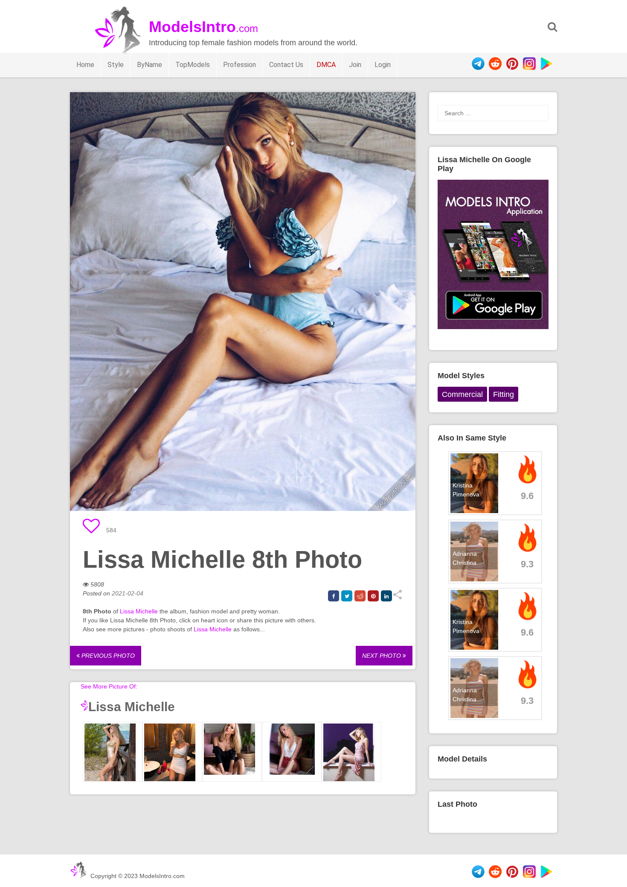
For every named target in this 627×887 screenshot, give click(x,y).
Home (85, 65)
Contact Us (286, 65)
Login (382, 65)
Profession (239, 65)
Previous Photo (107, 655)
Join (355, 65)
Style (115, 65)
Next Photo (382, 655)
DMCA (326, 65)
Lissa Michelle (139, 611)
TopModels (192, 65)
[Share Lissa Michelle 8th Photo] (397, 597)
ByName (149, 65)
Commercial (462, 394)
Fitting (503, 394)
